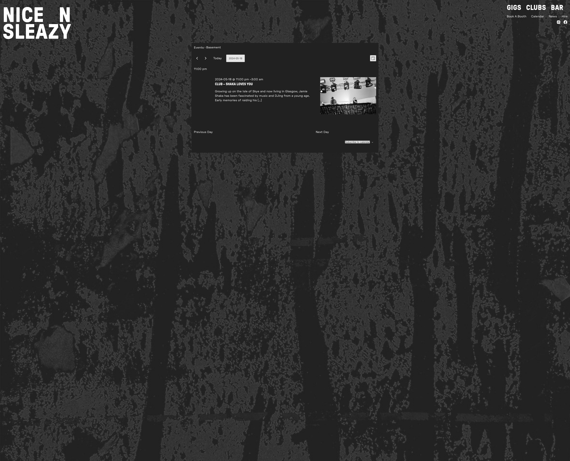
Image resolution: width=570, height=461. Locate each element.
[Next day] (205, 58)
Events (199, 47)
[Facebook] (565, 23)
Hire (565, 16)
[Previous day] (197, 58)
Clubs (536, 7)
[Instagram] (558, 23)
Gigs (514, 7)
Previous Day (203, 132)
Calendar (537, 16)
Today (217, 58)
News (553, 16)
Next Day (322, 132)
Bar (557, 7)
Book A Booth (516, 16)
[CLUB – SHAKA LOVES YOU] (348, 96)
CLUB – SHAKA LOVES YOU (234, 84)
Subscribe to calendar (357, 142)
